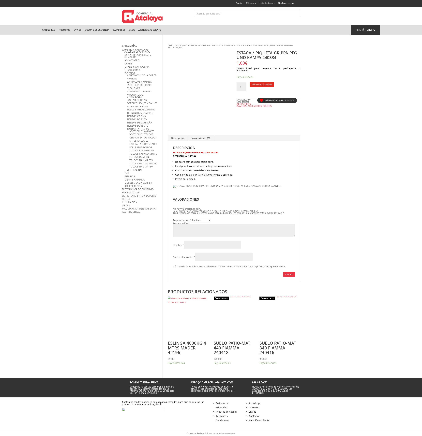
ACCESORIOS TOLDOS (260, 105)
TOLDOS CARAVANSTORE (143, 153)
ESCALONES (133, 88)
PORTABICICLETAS (137, 100)
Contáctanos (365, 30)
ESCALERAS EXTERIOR (139, 85)
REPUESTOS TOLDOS (140, 147)
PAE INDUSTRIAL (131, 211)
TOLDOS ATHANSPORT (141, 150)
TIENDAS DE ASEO (137, 119)
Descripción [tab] (177, 138)
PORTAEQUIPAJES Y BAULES (142, 103)
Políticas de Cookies (227, 411)
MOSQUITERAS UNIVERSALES (135, 95)
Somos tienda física (144, 382)
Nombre (178, 245)
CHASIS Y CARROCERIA (136, 66)
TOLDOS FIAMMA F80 (141, 166)
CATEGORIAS (48, 29)
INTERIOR (129, 176)
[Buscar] (296, 13)
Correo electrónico (184, 257)
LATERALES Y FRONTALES (143, 144)
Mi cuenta (251, 3)
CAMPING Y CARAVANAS (187, 45)
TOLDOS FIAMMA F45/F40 (143, 163)
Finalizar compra (286, 3)
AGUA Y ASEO (131, 60)
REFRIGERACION (133, 186)
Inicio (170, 45)
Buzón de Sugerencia (97, 29)
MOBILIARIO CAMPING (139, 91)
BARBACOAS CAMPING (139, 81)
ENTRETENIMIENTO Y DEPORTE (139, 195)
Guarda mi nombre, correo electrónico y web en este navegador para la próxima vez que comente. (231, 266)
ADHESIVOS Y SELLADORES (141, 75)
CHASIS (128, 63)
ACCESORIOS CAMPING (137, 51)
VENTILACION (134, 169)
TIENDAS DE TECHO (137, 125)
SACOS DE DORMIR (137, 106)
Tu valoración (181, 223)
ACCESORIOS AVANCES (244, 45)
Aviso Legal (255, 403)
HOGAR (126, 198)
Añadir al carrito (262, 84)
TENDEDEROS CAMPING (140, 112)
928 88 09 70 (259, 382)
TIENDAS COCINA (136, 116)
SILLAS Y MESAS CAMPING (141, 109)
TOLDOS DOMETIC (139, 156)
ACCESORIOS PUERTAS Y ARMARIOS (137, 56)
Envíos (77, 29)
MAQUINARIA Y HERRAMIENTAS (139, 208)
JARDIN (126, 205)
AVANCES (132, 78)
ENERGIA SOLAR (131, 192)
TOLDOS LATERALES (222, 45)
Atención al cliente (149, 29)
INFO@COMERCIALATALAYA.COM (212, 382)
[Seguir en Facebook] (124, 3)
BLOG (132, 29)
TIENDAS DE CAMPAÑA (139, 122)
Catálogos (119, 29)
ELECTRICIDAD (132, 70)
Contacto (254, 416)
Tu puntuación (182, 220)
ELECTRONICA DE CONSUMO (138, 189)
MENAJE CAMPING (134, 179)
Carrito (239, 3)
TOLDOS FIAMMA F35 (141, 160)
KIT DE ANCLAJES (138, 140)
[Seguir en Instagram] (130, 3)
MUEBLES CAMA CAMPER (138, 182)
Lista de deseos (266, 3)
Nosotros (64, 29)
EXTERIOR (205, 45)
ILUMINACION (129, 202)
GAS (126, 173)
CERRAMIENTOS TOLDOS (143, 137)
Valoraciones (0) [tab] (201, 138)
